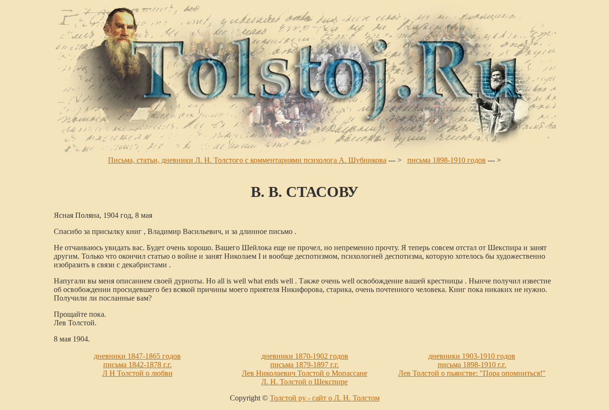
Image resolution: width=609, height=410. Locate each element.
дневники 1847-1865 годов (137, 356)
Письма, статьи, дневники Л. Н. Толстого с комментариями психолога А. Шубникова (247, 160)
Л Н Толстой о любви (137, 373)
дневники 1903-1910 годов (471, 356)
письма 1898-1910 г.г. (472, 365)
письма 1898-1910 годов (446, 160)
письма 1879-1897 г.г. (304, 365)
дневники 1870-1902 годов (304, 356)
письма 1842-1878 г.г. (137, 365)
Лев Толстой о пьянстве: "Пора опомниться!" (472, 373)
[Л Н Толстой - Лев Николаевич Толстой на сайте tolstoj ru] (305, 153)
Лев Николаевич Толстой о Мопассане (304, 373)
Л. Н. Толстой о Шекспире (304, 382)
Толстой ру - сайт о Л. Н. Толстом (325, 398)
